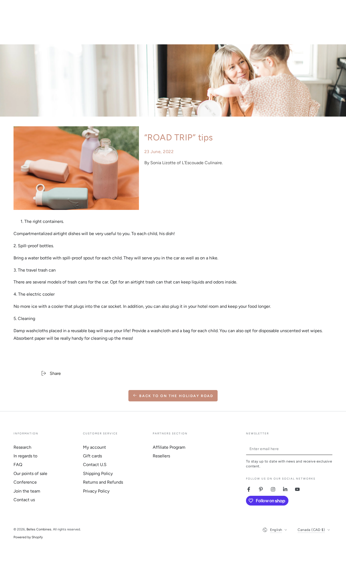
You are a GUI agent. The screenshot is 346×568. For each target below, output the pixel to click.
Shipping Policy (98, 473)
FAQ (18, 464)
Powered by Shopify (28, 537)
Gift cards (92, 455)
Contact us (24, 499)
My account (94, 447)
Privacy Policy (96, 491)
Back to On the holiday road (176, 396)
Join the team (27, 491)
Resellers (161, 455)
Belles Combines (38, 529)
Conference (25, 482)
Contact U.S (95, 464)
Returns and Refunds (103, 482)
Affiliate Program (169, 447)
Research (22, 447)
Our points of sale (30, 473)
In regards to (25, 455)
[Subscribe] (329, 449)
